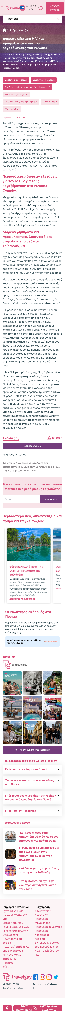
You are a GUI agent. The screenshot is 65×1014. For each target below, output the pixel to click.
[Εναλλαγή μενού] (3, 8)
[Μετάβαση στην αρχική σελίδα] (12, 8)
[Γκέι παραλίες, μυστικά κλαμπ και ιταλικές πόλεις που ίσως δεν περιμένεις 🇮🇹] (12, 683)
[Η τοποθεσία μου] (7, 1008)
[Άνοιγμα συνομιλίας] (41, 8)
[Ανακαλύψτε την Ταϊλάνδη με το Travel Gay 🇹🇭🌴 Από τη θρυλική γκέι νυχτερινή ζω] (52, 683)
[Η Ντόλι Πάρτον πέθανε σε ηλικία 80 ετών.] (32, 683)
